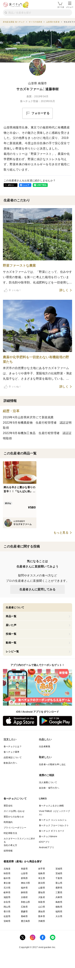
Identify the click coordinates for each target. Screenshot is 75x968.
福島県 (41, 873)
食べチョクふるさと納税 (51, 805)
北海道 (7, 868)
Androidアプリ (46, 847)
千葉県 (59, 878)
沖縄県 (41, 921)
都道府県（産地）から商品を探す (23, 861)
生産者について (15, 607)
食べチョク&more (48, 836)
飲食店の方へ (10, 763)
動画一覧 (11, 642)
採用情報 (8, 850)
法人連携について (48, 782)
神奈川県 (25, 883)
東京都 (7, 883)
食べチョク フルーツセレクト (54, 825)
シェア (26, 185)
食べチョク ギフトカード (51, 831)
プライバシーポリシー (15, 827)
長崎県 (24, 916)
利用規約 (8, 822)
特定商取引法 (10, 833)
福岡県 (59, 911)
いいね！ (15, 290)
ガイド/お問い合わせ (14, 811)
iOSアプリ (44, 842)
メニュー (69, 7)
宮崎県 (7, 921)
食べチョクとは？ (13, 746)
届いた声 (11, 625)
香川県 (7, 911)
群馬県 (24, 878)
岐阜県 (7, 892)
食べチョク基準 (11, 752)
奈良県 (7, 902)
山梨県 (41, 887)
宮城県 (59, 868)
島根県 (59, 902)
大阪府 (41, 897)
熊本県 (41, 916)
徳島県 (59, 907)
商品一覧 (11, 616)
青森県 (24, 868)
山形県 (24, 873)
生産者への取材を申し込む (52, 764)
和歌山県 (25, 902)
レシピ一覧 (12, 651)
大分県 (59, 916)
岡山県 (7, 907)
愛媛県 (24, 911)
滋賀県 (7, 897)
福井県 (24, 887)
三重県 (59, 892)
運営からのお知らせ (14, 816)
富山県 (59, 883)
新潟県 (41, 883)
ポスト (11, 185)
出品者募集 (44, 746)
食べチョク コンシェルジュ (53, 820)
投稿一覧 (11, 633)
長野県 (59, 887)
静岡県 (24, 892)
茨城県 (59, 873)
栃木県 (7, 878)
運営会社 (8, 805)
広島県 (24, 907)
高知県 (41, 911)
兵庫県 (59, 897)
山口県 (41, 907)
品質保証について (13, 757)
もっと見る (61, 532)
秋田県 (7, 873)
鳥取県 (41, 902)
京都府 (24, 897)
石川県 (7, 887)
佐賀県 (7, 916)
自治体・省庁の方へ (49, 788)
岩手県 (41, 868)
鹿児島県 (25, 921)
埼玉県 (41, 878)
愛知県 (41, 892)
